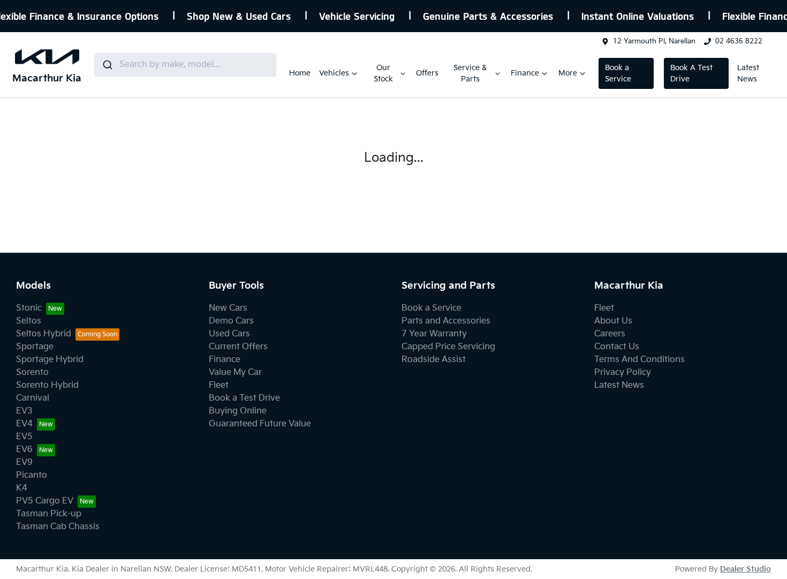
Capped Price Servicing (448, 347)
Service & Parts (470, 73)
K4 (21, 488)
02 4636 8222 (738, 41)
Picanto (31, 475)
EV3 (24, 411)
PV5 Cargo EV (44, 501)
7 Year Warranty (434, 334)
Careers (609, 334)
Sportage (35, 347)
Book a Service (618, 73)
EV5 (24, 437)
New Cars (228, 308)
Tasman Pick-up (48, 514)
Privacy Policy (622, 372)
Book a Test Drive (244, 398)
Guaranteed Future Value (260, 424)
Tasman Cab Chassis (58, 527)
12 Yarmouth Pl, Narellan (654, 41)
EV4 (24, 424)
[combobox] (185, 65)
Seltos (28, 321)
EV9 (24, 462)
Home (300, 73)
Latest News (748, 73)
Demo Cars (231, 321)
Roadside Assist (434, 360)
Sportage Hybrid (50, 360)
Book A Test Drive (691, 73)
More (567, 73)
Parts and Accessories (446, 321)
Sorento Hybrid (47, 385)
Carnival (32, 398)
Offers (427, 73)
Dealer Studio (745, 569)
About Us (613, 321)
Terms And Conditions (639, 360)
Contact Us (616, 347)
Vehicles (334, 73)
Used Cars (229, 334)
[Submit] (106, 65)
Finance (525, 73)
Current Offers (238, 347)
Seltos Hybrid (43, 334)
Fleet (219, 385)
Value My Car (235, 372)
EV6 (24, 450)
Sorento (32, 372)
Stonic (29, 308)
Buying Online (238, 411)
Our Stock (383, 73)
